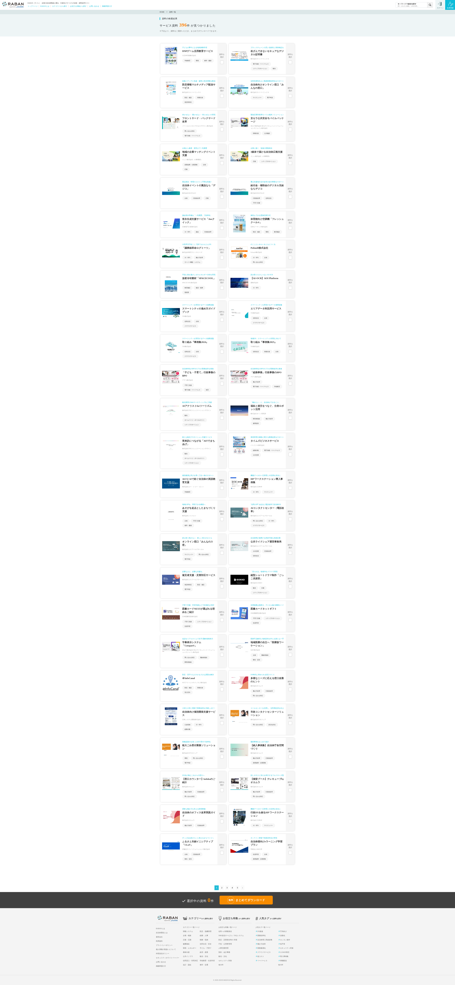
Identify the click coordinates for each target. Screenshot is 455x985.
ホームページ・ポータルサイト (195, 420)
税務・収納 (204, 940)
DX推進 (260, 931)
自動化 (282, 935)
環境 (197, 60)
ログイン (440, 8)
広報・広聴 (187, 940)
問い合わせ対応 (190, 131)
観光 (274, 68)
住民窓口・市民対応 (190, 961)
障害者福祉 (256, 419)
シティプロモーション (260, 68)
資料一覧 (172, 12)
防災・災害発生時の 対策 (227, 940)
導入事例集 (284, 956)
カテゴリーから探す (59, 6)
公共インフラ (188, 956)
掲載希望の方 (107, 6)
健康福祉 (186, 944)
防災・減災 (188, 97)
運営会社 (159, 937)
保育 (207, 390)
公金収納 (187, 725)
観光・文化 (204, 956)
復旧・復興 (199, 288)
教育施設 (277, 232)
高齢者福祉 (203, 657)
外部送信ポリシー (162, 953)
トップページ (33, 6)
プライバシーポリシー (164, 945)
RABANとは (44, 6)
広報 (186, 169)
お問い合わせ (94, 6)
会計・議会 (187, 965)
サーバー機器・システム (192, 262)
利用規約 (159, 941)
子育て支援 (256, 203)
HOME (162, 12)
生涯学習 (187, 626)
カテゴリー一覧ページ (191, 927)
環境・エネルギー (189, 948)
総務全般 (256, 450)
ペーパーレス (262, 961)
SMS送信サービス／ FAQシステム (231, 935)
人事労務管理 (223, 948)
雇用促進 (256, 423)
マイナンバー (257, 97)
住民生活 (268, 198)
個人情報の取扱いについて (166, 949)
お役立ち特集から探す (78, 6)
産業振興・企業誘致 (191, 165)
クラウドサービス (190, 326)
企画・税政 (187, 935)
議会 (197, 232)
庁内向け (283, 931)
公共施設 (267, 133)
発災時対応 (188, 102)
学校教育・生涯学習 (207, 961)
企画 (204, 165)
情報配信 (283, 961)
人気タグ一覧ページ (262, 927)
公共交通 (256, 455)
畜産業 (187, 292)
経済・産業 (204, 952)
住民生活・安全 (205, 944)
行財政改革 (196, 198)
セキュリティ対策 (225, 961)
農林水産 (186, 952)
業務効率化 (261, 935)
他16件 (220, 965)
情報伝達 (200, 97)
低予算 (282, 944)
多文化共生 (272, 725)
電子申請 (270, 97)
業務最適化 (261, 948)
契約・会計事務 (224, 952)
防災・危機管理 (205, 931)
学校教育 (187, 60)
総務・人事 (204, 935)
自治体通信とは (162, 933)
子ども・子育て (205, 948)
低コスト (260, 956)
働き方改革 (199, 257)
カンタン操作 (285, 940)
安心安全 (187, 692)
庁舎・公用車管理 (225, 944)
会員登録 (450, 8)
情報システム (188, 931)
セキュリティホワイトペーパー (167, 958)
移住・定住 (256, 660)
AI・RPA (187, 232)
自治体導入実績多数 (264, 940)
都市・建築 (207, 60)
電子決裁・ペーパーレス (261, 64)
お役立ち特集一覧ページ (227, 927)
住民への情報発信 (225, 931)
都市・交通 (204, 965)
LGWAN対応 (284, 952)
